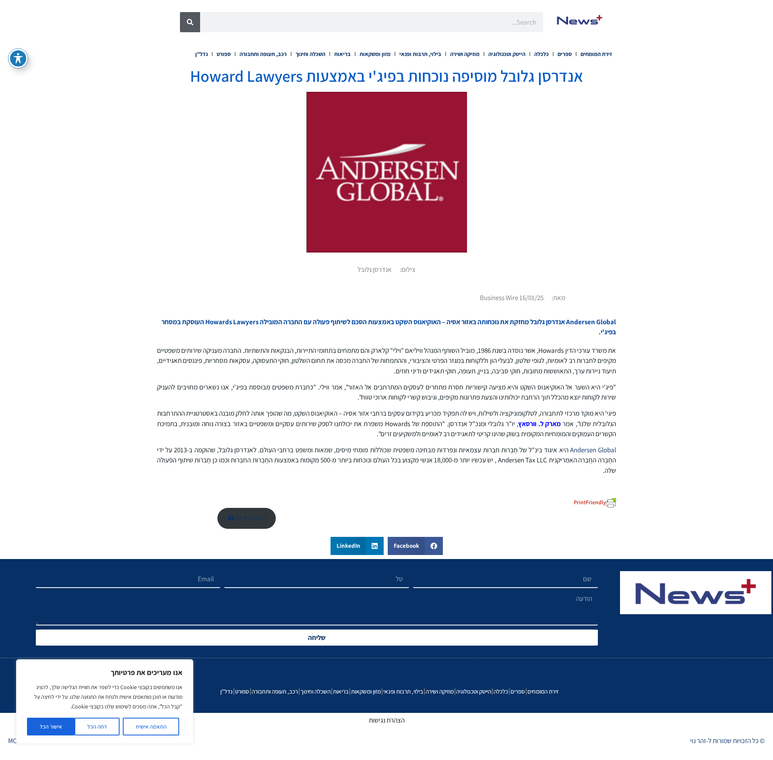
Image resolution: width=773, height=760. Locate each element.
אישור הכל (51, 726)
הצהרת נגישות (387, 720)
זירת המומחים (596, 54)
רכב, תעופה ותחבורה (263, 54)
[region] (104, 701)
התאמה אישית (151, 726)
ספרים (565, 54)
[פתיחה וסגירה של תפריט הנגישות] (18, 58)
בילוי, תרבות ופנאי (420, 54)
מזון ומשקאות (375, 54)
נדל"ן (201, 54)
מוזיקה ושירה (465, 54)
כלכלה (541, 54)
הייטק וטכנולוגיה (506, 54)
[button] (415, 546)
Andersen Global (593, 449)
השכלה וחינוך (310, 54)
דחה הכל (97, 726)
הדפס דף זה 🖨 (246, 518)
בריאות (342, 54)
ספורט (224, 54)
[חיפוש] (190, 22)
